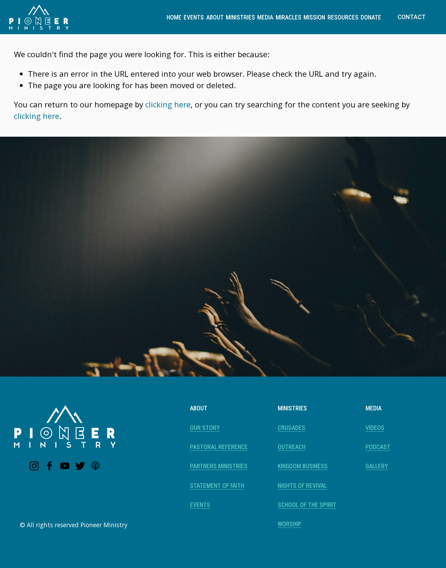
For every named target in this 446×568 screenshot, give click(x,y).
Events (194, 17)
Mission (314, 17)
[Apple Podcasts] (95, 466)
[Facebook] (49, 466)
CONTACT (412, 17)
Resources (343, 17)
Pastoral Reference (219, 447)
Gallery (377, 466)
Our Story (205, 427)
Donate (371, 17)
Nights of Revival (302, 485)
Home (174, 17)
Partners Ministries (218, 466)
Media (265, 17)
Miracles (288, 17)
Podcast (378, 447)
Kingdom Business (303, 466)
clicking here (168, 104)
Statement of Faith (217, 485)
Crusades (291, 427)
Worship (289, 524)
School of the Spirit (307, 504)
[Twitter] (80, 466)
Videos (375, 427)
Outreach (292, 447)
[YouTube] (65, 466)
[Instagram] (34, 466)
